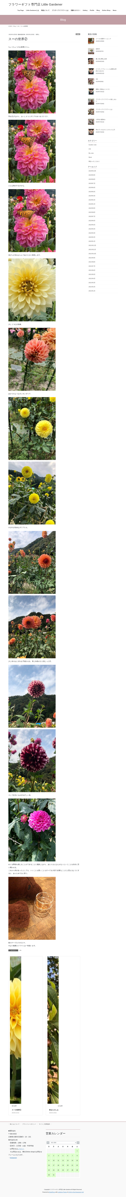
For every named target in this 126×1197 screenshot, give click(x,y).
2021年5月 (92, 274)
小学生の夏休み (100, 119)
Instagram (13, 1158)
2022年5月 (92, 225)
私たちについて (14, 1124)
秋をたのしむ (54, 1110)
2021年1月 (92, 291)
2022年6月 (92, 220)
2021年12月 (92, 245)
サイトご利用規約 (44, 1124)
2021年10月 (92, 253)
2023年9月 (92, 175)
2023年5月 (92, 191)
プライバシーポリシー (29, 1124)
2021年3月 (92, 282)
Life (78, 34)
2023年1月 (92, 204)
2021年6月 (92, 270)
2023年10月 (92, 171)
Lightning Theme (62, 1192)
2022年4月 (92, 229)
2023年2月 (92, 200)
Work (90, 157)
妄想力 (98, 49)
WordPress (52, 1192)
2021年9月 (92, 258)
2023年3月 (92, 196)
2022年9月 (92, 208)
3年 (97, 79)
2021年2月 (92, 287)
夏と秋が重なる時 (101, 59)
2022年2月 (92, 237)
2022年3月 (92, 233)
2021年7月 (92, 266)
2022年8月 (92, 212)
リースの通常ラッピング (103, 39)
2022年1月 (92, 241)
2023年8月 (92, 179)
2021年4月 (92, 278)
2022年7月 (92, 216)
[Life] (15, 1030)
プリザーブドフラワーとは (104, 109)
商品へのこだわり (94, 161)
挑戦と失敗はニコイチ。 (103, 89)
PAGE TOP (121, 1159)
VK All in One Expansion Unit (76, 1192)
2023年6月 (92, 187)
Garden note (92, 145)
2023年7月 (92, 183)
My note (91, 153)
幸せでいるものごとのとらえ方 (105, 129)
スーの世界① (16, 1110)
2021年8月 (92, 262)
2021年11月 (92, 249)
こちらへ (21, 1149)
